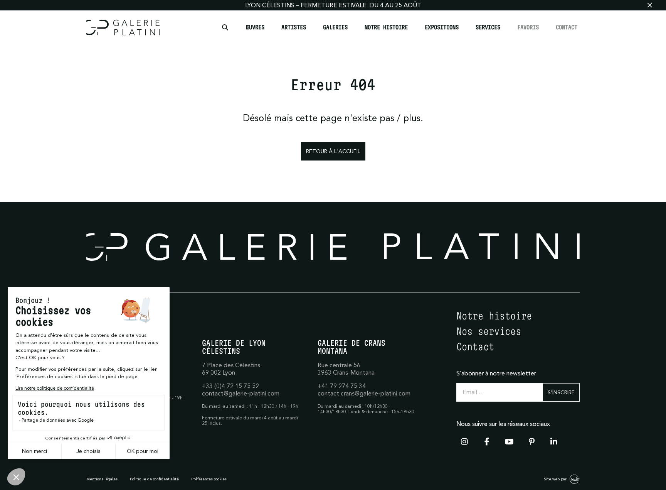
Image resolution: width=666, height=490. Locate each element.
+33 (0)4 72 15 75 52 (230, 385)
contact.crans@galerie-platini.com (364, 393)
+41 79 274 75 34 (342, 385)
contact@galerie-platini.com (240, 393)
